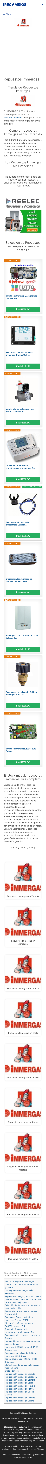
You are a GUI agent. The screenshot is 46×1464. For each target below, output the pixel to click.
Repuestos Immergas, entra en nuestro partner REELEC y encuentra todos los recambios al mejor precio (23, 1299)
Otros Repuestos (12, 1371)
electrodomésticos (13, 117)
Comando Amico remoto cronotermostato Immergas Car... (21, 467)
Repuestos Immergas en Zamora (20, 1380)
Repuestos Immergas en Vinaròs (20, 1397)
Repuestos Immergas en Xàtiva (19, 1389)
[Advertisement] (23, 50)
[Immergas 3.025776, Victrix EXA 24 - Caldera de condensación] (23, 617)
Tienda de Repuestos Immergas (19, 1281)
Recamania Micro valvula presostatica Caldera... (17, 523)
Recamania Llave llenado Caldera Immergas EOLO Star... (21, 693)
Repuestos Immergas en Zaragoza (21, 1377)
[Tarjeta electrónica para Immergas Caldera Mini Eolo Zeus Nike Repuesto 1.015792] (23, 278)
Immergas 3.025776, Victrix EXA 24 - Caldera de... (22, 637)
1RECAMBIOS (14, 4)
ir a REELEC (23, 309)
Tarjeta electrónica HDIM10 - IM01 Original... (21, 750)
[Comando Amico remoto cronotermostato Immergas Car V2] (23, 448)
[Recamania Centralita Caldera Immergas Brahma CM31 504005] (23, 334)
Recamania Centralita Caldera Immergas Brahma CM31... (19, 353)
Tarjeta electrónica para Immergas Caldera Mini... (21, 297)
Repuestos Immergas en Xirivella (20, 1386)
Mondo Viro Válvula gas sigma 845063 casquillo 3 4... (20, 410)
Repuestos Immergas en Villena (19, 1401)
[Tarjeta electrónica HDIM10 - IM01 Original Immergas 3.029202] (23, 731)
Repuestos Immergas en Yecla (19, 1383)
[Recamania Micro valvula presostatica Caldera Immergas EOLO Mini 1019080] (23, 504)
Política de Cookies (27, 1413)
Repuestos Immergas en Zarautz (20, 1374)
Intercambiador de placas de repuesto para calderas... (19, 580)
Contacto (14, 1413)
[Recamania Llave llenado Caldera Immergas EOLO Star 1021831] (23, 674)
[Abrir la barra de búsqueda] (42, 4)
